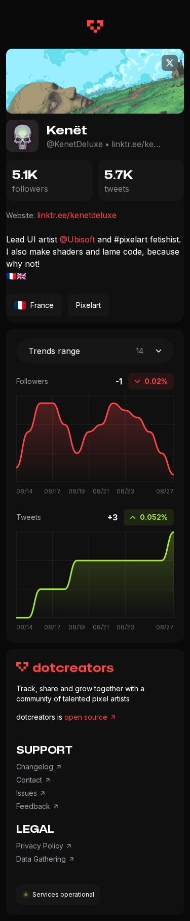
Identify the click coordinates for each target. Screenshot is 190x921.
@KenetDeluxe (75, 144)
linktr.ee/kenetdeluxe (136, 144)
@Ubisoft (77, 239)
